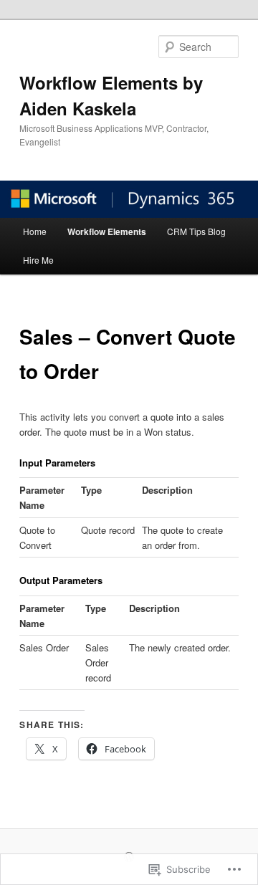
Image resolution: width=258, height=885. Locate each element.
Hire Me (38, 260)
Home (35, 231)
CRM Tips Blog (196, 231)
